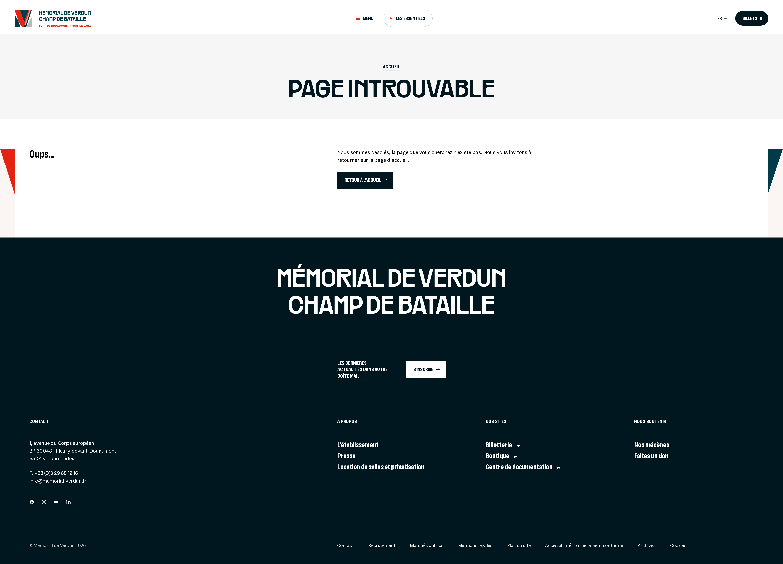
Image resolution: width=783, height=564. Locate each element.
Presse (346, 456)
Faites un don (651, 456)
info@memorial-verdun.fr (58, 481)
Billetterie (499, 445)
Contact (345, 546)
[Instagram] (44, 503)
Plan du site (519, 546)
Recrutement (381, 546)
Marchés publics (426, 546)
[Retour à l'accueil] (56, 18)
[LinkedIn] (68, 503)
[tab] (366, 18)
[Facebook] (31, 503)
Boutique (497, 456)
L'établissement (358, 445)
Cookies (678, 546)
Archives (647, 546)
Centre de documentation (519, 467)
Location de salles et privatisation (381, 467)
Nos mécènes (651, 445)
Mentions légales (475, 546)
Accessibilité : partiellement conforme (584, 546)
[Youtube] (56, 503)
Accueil (391, 66)
